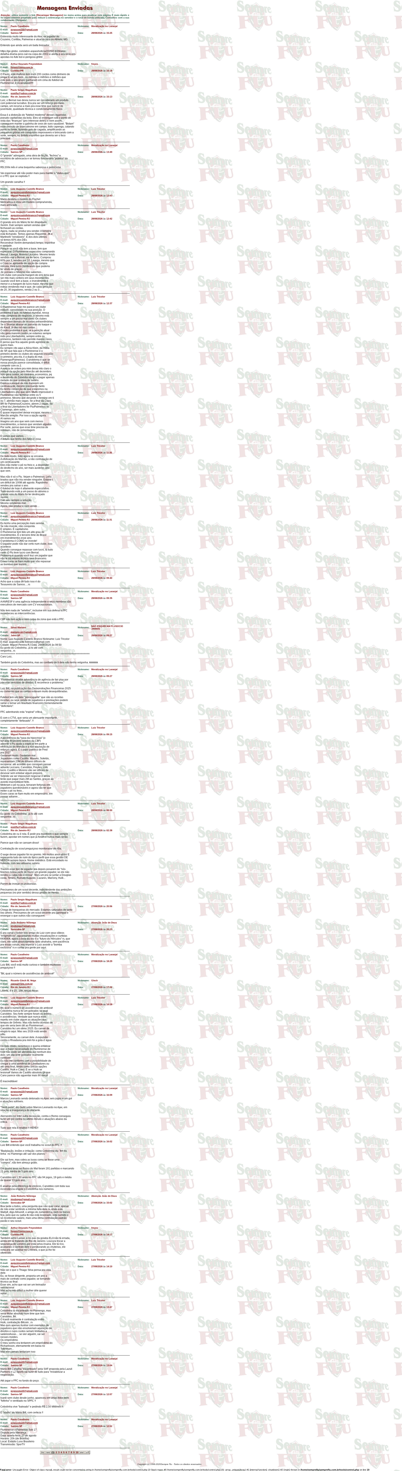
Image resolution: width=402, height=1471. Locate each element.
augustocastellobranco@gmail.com (30, 192)
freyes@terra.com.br (22, 67)
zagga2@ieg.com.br (22, 984)
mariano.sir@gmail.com (24, 632)
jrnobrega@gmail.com (23, 926)
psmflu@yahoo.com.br (23, 93)
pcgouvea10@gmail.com (24, 29)
